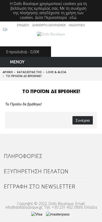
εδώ (73, 17)
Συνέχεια (83, 120)
